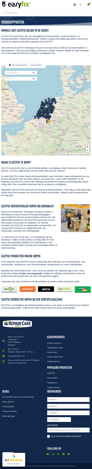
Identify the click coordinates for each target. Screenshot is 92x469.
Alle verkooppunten (19, 65)
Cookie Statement (48, 466)
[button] (74, 4)
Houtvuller (51, 373)
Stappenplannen (53, 361)
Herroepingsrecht (70, 466)
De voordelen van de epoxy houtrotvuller (18, 397)
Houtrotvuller (52, 378)
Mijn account (52, 352)
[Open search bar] (80, 4)
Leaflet (64, 155)
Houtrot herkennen (9, 411)
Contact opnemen (54, 343)
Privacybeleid (59, 466)
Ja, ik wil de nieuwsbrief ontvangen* (66, 436)
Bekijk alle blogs (8, 416)
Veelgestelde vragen (55, 348)
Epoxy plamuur (8, 402)
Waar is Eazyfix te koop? (16, 162)
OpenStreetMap (78, 155)
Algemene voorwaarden (33, 466)
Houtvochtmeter (53, 387)
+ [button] (87, 146)
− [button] (87, 150)
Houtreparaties (8, 406)
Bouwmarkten (36, 65)
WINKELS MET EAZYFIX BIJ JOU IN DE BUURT (25, 30)
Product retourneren (55, 357)
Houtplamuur (52, 383)
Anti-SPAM (53, 425)
